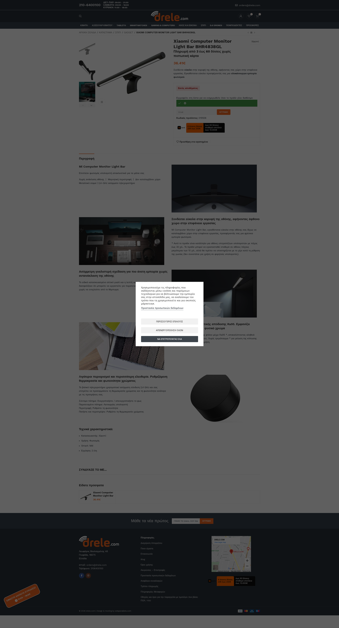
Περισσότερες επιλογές (169, 321)
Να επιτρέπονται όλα (169, 339)
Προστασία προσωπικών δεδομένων (162, 308)
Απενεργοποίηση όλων (169, 330)
